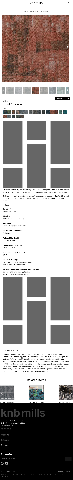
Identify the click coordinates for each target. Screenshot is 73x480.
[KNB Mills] (36, 3)
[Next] (67, 51)
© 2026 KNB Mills (8, 472)
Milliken (5, 101)
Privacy (61, 472)
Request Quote (63, 98)
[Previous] (4, 51)
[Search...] (70, 3)
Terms (67, 472)
